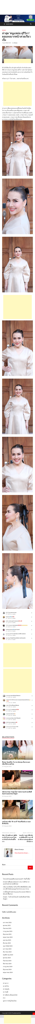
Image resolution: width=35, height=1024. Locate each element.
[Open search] (30, 24)
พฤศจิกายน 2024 (8, 955)
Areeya (15, 43)
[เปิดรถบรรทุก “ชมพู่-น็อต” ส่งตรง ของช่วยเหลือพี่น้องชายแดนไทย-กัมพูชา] (17, 780)
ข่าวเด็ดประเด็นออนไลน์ (10, 995)
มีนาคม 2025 (7, 943)
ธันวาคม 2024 (7, 952)
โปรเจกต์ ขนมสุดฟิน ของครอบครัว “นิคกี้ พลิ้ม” (16, 879)
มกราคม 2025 (7, 949)
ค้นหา (4, 864)
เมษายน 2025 (7, 940)
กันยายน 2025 (7, 928)
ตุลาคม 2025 (7, 925)
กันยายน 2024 (7, 960)
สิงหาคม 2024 (7, 963)
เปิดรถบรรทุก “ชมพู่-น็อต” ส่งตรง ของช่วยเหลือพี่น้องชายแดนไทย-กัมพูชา (17, 793)
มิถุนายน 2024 (7, 969)
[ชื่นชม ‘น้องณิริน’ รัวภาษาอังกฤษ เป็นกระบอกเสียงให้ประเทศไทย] (17, 750)
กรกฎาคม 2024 (7, 966)
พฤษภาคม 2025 (8, 937)
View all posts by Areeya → (22, 853)
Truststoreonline (16, 1013)
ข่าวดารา (4, 30)
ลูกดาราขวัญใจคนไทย (9, 1001)
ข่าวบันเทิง (6, 989)
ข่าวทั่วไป (6, 986)
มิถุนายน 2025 (7, 934)
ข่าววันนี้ (5, 992)
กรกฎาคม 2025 (7, 931)
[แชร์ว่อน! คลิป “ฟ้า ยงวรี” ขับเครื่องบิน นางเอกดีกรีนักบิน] (17, 810)
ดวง (4, 998)
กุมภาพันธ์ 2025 (7, 946)
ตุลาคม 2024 (7, 957)
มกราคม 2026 (7, 922)
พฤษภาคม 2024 (8, 972)
